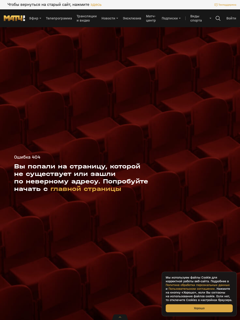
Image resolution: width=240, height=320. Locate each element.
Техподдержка (227, 4)
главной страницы (85, 189)
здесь (95, 4)
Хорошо (199, 308)
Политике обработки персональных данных (198, 285)
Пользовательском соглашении (192, 289)
